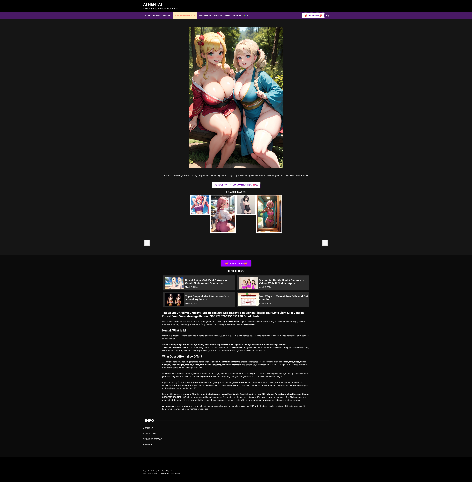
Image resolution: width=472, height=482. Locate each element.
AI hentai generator (228, 361)
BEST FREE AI (205, 15)
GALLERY (167, 15)
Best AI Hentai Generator (151, 471)
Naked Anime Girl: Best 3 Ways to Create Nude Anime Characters (206, 282)
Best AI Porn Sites (168, 471)
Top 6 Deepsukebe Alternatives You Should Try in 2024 (207, 298)
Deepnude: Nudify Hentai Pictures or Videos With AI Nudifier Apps (281, 282)
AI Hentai (152, 4)
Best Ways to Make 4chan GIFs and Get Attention (283, 298)
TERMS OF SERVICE (152, 439)
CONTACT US (149, 433)
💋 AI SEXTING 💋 (313, 15)
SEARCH (237, 15)
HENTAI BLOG (236, 271)
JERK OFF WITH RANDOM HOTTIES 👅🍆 (236, 184)
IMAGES (156, 15)
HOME (147, 15)
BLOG (227, 15)
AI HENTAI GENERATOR (185, 15)
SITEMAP (147, 444)
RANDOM (218, 15)
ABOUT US (148, 428)
